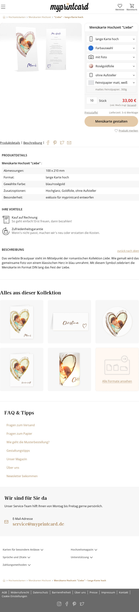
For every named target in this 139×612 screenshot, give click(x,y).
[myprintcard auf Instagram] (59, 604)
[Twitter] (62, 142)
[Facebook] (48, 142)
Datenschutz (40, 592)
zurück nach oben (128, 250)
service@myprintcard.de (38, 524)
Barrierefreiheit (61, 592)
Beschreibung (32, 143)
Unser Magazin (17, 459)
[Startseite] (4, 17)
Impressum (108, 592)
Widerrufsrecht (20, 592)
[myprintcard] (69, 11)
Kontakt (123, 592)
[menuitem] (119, 7)
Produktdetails (10, 143)
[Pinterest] (55, 142)
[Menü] (5, 9)
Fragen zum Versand (21, 425)
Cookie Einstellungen (14, 596)
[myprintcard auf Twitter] (82, 604)
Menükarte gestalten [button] (111, 121)
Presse (94, 592)
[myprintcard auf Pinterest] (74, 604)
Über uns (13, 468)
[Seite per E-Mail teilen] (69, 143)
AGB (4, 592)
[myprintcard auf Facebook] (67, 604)
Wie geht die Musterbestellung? (28, 442)
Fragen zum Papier (19, 434)
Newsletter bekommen (22, 476)
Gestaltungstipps (18, 451)
